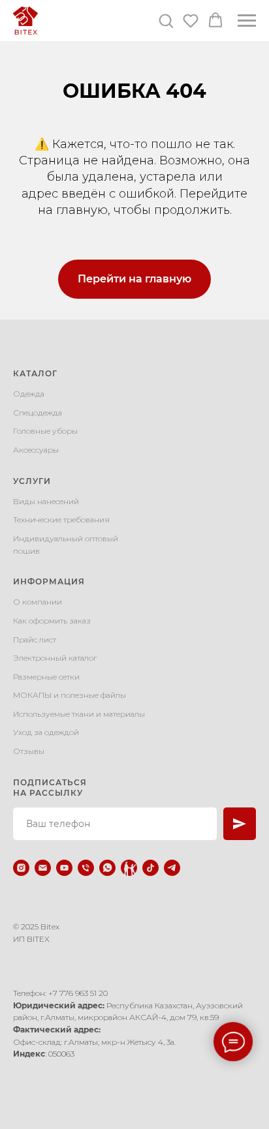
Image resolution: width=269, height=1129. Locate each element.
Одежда (28, 394)
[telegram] (172, 868)
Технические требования (61, 519)
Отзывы (28, 751)
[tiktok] (150, 868)
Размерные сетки (46, 677)
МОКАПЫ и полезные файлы (69, 695)
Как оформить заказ (52, 620)
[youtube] (64, 868)
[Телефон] (86, 868)
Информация (49, 581)
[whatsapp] (107, 868)
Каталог (35, 373)
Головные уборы (45, 431)
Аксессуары (36, 450)
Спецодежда (37, 412)
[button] (166, 20)
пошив (26, 551)
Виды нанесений (46, 501)
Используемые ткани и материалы (79, 714)
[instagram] (21, 868)
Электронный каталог (55, 658)
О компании (37, 602)
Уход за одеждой (46, 732)
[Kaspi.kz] (129, 868)
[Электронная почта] (43, 868)
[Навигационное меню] (247, 20)
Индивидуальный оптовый (65, 538)
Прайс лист (34, 639)
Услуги (32, 481)
